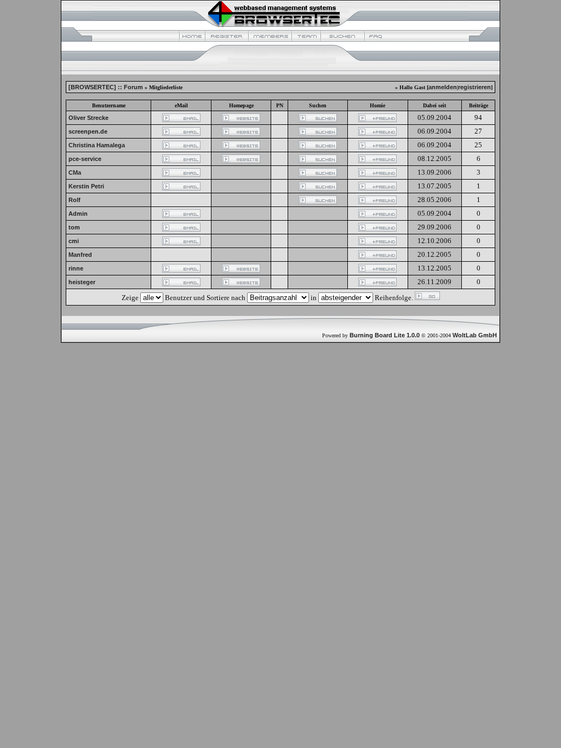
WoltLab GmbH (475, 335)
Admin (78, 213)
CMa (74, 172)
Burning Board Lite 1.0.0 (385, 335)
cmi (73, 241)
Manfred (80, 254)
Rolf (74, 200)
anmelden (442, 87)
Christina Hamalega (96, 145)
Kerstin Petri (86, 186)
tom (74, 227)
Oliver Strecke (88, 117)
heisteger (81, 282)
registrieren (474, 87)
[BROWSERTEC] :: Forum (105, 87)
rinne (75, 268)
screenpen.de (87, 131)
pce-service (84, 159)
